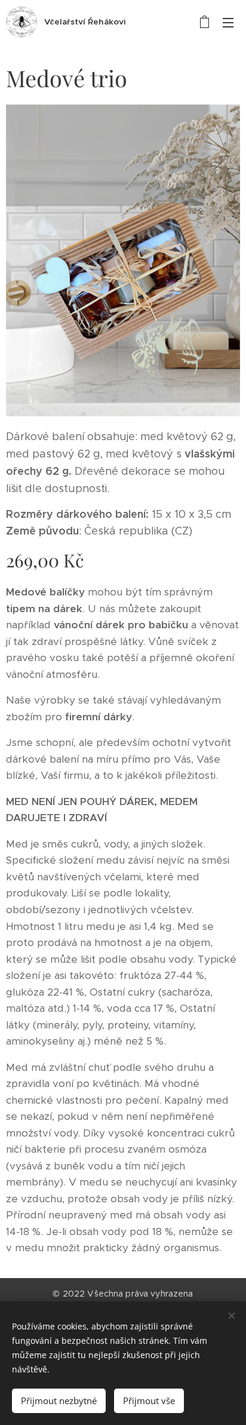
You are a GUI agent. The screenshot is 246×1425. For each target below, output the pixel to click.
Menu (228, 22)
